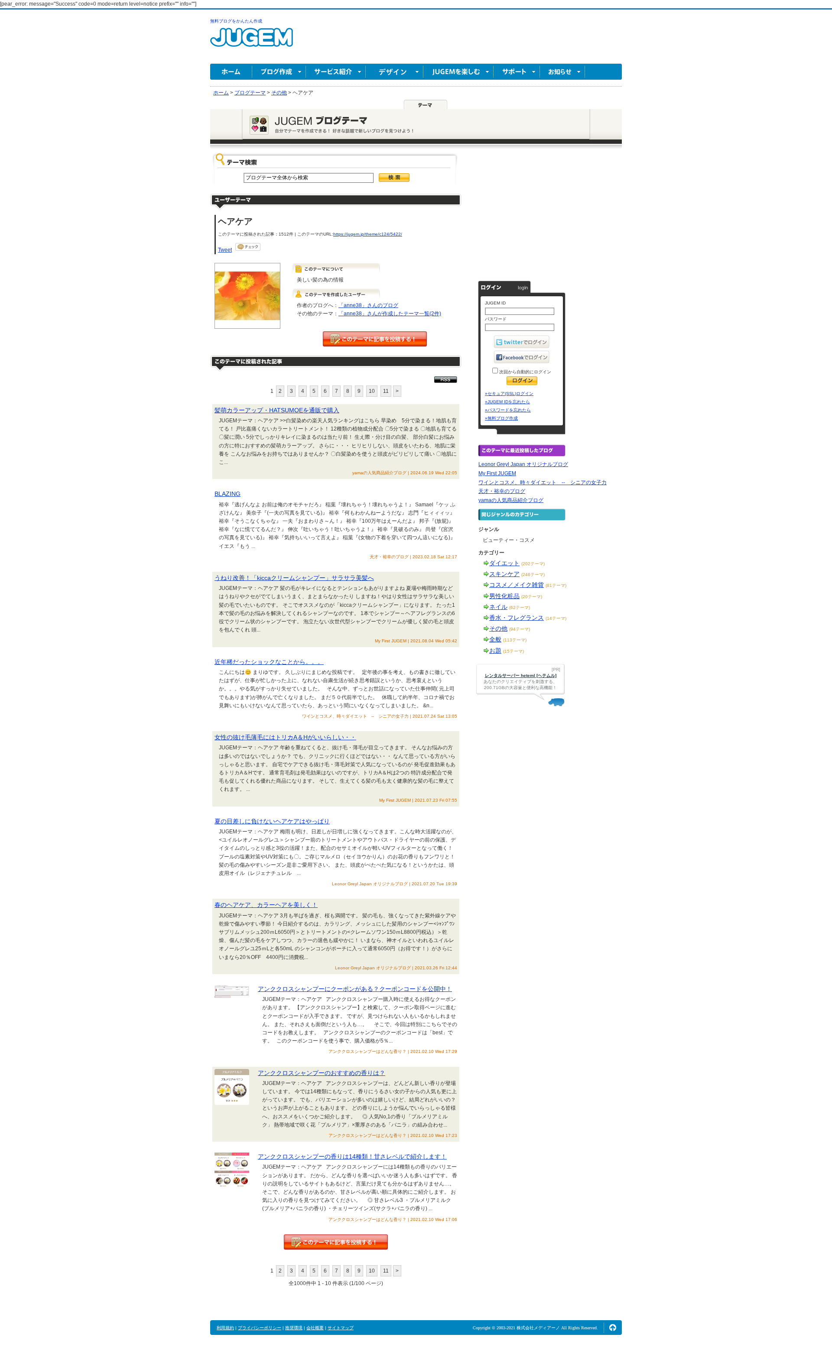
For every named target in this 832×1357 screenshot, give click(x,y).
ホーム (231, 72)
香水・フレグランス (516, 617)
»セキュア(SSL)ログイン (509, 393)
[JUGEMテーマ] (425, 104)
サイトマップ (341, 1327)
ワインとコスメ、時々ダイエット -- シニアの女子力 (542, 482)
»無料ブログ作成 (501, 418)
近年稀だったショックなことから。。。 (269, 661)
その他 (498, 628)
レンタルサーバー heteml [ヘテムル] (520, 675)
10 (372, 391)
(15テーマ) (513, 651)
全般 (495, 639)
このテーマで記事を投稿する (375, 339)
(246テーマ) (533, 574)
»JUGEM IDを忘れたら (507, 401)
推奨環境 (293, 1327)
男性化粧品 (504, 596)
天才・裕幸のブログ (501, 491)
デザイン (394, 72)
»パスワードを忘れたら (508, 410)
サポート (517, 72)
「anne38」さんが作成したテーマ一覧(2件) (389, 314)
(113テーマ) (514, 640)
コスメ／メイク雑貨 (516, 584)
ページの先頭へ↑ (613, 1327)
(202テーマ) (533, 563)
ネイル (498, 606)
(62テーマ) (519, 607)
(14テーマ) (556, 618)
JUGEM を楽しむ (458, 72)
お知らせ (562, 72)
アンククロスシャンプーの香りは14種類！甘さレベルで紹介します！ (352, 1156)
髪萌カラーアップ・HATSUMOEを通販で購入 (276, 410)
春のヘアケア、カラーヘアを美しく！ (266, 904)
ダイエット (504, 563)
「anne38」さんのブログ (368, 305)
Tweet (225, 250)
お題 (495, 650)
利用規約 (225, 1327)
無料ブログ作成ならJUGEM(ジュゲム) (251, 42)
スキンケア (504, 573)
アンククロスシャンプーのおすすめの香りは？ (321, 1072)
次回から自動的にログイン (524, 371)
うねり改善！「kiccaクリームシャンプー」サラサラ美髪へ (294, 577)
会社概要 (315, 1327)
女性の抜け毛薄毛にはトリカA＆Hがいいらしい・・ (285, 737)
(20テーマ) (531, 596)
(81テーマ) (556, 585)
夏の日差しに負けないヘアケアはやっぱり (272, 821)
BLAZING (227, 493)
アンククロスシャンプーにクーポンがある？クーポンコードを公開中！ (355, 988)
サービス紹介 (336, 72)
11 (386, 391)
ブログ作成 (279, 72)
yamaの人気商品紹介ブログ (510, 500)
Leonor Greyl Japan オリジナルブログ (523, 464)
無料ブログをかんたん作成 (236, 21)
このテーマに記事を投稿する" (336, 1242)
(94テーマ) (519, 629)
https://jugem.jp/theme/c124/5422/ (367, 234)
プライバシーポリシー (259, 1327)
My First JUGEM (497, 473)
